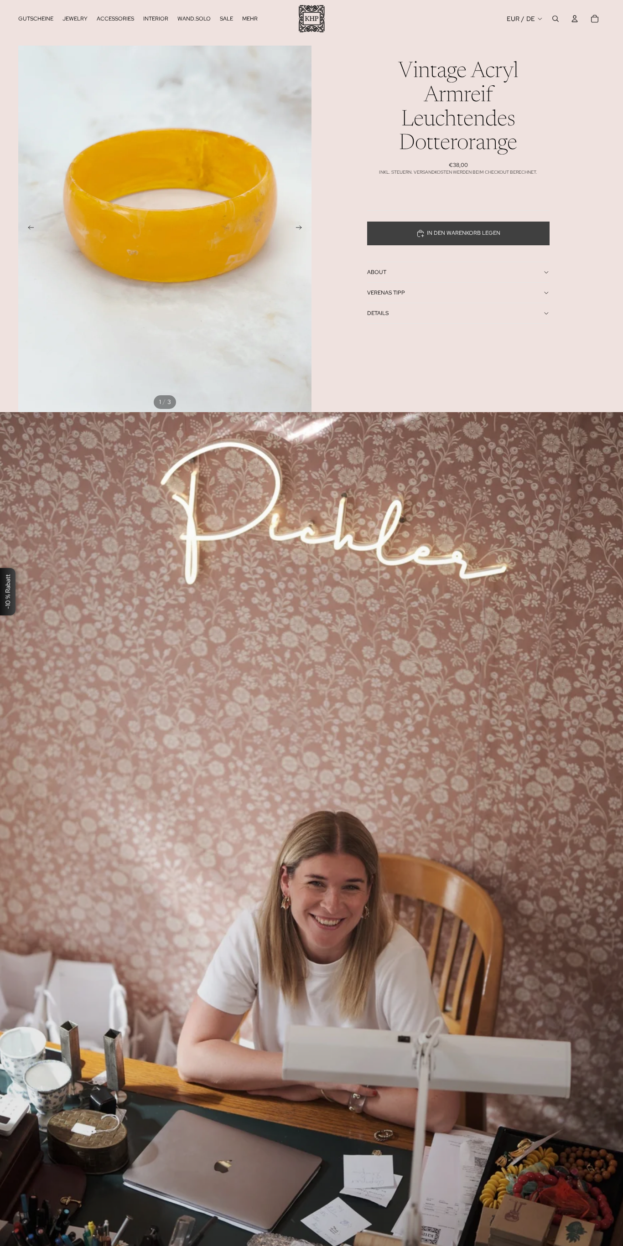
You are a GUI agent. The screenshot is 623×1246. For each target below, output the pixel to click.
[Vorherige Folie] (28, 229)
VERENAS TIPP (386, 292)
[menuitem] (250, 19)
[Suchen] (555, 19)
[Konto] (575, 19)
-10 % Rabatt (8, 591)
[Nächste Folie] (301, 229)
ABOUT (376, 272)
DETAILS (378, 313)
